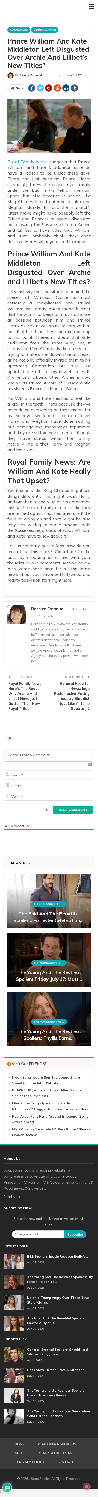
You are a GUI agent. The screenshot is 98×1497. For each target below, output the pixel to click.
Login (9, 738)
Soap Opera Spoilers (56, 1444)
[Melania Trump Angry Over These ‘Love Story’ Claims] (14, 1302)
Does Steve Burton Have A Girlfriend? (56, 1370)
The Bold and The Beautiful (50, 904)
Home (19, 1444)
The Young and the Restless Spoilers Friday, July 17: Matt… (49, 975)
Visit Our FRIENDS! (29, 1063)
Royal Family (19, 29)
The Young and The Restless (50, 963)
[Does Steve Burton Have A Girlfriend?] (14, 1375)
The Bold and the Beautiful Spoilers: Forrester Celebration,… (49, 917)
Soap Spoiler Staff (57, 1453)
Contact (65, 1462)
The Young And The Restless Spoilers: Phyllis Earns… (48, 1034)
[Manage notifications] (87, 1486)
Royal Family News (27, 161)
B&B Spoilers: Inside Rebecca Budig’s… (57, 1256)
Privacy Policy (30, 1462)
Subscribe (75, 1234)
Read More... (13, 1196)
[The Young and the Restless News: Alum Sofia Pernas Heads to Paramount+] (14, 1416)
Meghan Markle (45, 29)
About (21, 1453)
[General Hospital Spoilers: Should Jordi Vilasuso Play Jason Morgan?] (14, 1354)
